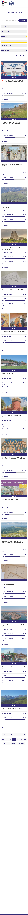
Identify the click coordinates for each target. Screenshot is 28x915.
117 (5, 743)
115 (21, 739)
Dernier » (21, 743)
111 (6, 739)
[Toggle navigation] (25, 3)
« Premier (5, 735)
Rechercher (23, 20)
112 (10, 739)
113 (14, 739)
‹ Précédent (14, 735)
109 (24, 735)
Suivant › (13, 743)
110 (3, 739)
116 (25, 739)
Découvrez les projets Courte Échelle (14, 56)
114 (17, 739)
